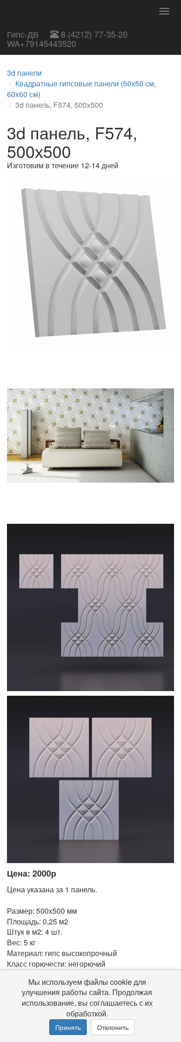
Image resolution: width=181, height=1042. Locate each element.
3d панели (24, 72)
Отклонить (113, 1027)
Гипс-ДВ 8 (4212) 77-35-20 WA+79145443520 (67, 38)
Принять (68, 1027)
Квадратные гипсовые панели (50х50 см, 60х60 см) (81, 88)
